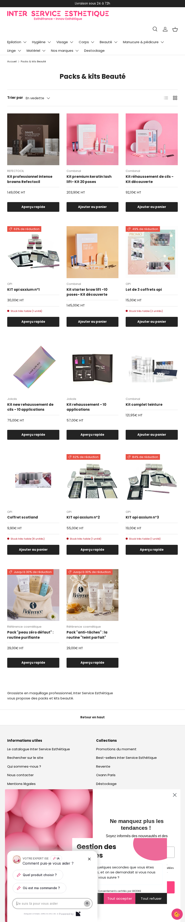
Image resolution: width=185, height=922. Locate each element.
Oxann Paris (106, 775)
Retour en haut (92, 717)
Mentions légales (21, 783)
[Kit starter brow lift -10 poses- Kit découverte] (93, 252)
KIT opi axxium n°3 (142, 517)
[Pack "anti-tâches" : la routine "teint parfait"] (93, 595)
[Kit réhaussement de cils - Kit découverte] (152, 139)
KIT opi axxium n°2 (83, 517)
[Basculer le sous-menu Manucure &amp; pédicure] (162, 42)
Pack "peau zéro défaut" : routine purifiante (30, 635)
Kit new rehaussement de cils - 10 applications (30, 407)
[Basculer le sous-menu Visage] (71, 42)
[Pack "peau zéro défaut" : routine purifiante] (33, 595)
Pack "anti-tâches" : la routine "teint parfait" (87, 635)
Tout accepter (119, 898)
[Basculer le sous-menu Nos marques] (77, 50)
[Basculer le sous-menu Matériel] (43, 50)
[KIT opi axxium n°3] (152, 480)
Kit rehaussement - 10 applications (86, 407)
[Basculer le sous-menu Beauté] (115, 42)
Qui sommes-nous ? (24, 766)
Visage (62, 42)
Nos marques (62, 50)
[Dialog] (78, 914)
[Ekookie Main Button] (177, 914)
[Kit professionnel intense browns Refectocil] (33, 139)
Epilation (14, 42)
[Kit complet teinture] (152, 367)
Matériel (33, 50)
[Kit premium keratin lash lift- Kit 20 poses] (93, 139)
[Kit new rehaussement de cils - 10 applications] (33, 367)
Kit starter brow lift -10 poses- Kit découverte (87, 292)
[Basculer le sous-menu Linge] (19, 50)
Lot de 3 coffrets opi (144, 289)
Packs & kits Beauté (33, 61)
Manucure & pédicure (141, 42)
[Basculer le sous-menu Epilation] (25, 42)
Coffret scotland (22, 517)
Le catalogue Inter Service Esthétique (38, 749)
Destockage (94, 50)
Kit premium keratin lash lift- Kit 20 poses (89, 179)
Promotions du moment (116, 749)
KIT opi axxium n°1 (23, 289)
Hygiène (39, 42)
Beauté (106, 42)
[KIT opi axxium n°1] (33, 252)
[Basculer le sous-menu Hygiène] (49, 42)
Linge (11, 50)
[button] (175, 29)
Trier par (15, 97)
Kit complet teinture (144, 404)
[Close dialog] (175, 795)
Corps (84, 42)
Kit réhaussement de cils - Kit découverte (149, 179)
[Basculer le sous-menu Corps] (92, 42)
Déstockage (106, 783)
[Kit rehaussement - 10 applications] (93, 367)
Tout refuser (151, 898)
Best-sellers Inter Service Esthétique (126, 757)
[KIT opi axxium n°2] (93, 480)
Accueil (12, 61)
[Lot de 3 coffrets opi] (152, 252)
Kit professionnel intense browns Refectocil (29, 179)
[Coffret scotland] (33, 480)
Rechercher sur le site (25, 757)
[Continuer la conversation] (87, 903)
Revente (103, 766)
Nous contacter (20, 775)
